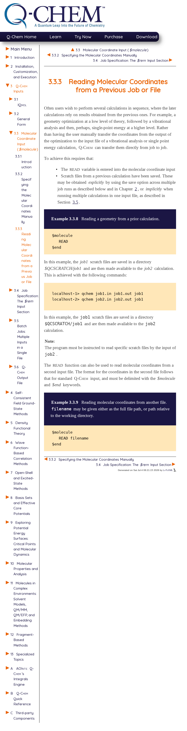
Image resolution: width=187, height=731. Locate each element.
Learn (55, 36)
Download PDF (151, 36)
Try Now (83, 36)
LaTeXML (168, 470)
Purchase (113, 36)
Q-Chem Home (21, 36)
